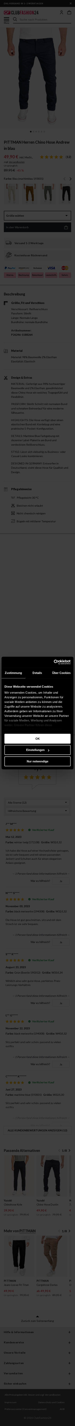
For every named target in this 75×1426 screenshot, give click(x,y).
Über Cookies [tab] (61, 672)
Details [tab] (37, 672)
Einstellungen (35, 750)
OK (37, 738)
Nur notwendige (37, 761)
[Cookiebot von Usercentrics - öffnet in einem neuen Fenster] (54, 662)
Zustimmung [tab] (13, 672)
